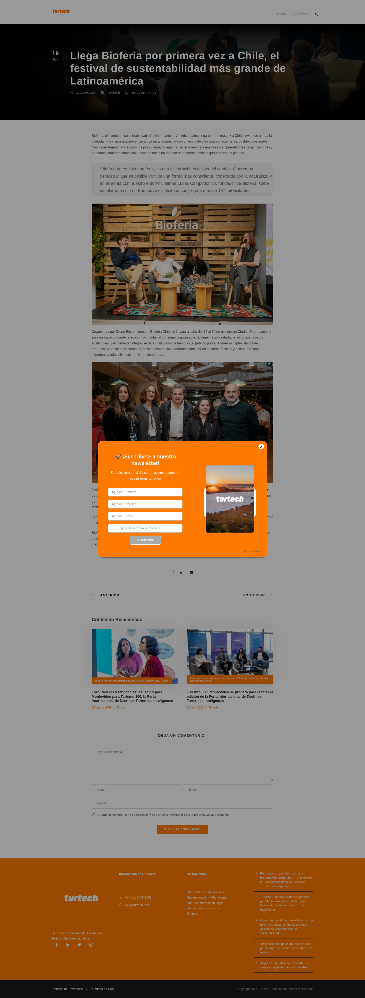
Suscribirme (145, 540)
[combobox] (112, 528)
